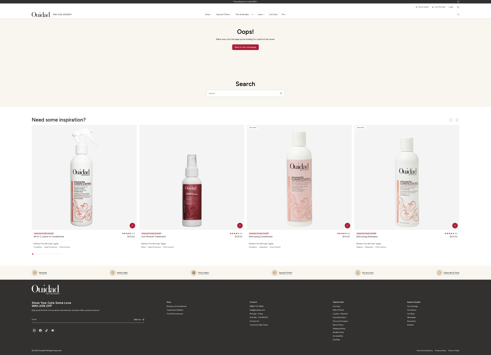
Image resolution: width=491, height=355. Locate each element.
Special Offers (285, 272)
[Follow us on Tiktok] (46, 330)
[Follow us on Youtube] (52, 330)
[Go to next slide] (457, 120)
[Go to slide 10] (60, 254)
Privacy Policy (440, 350)
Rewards (43, 272)
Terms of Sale (453, 350)
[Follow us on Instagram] (34, 330)
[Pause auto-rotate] (458, 2)
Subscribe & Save (451, 272)
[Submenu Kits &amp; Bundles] (253, 14)
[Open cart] (457, 7)
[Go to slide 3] (38, 254)
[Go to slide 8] (54, 254)
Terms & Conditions (425, 350)
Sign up (137, 319)
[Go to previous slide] (450, 120)
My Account (368, 272)
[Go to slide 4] (41, 254)
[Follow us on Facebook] (40, 330)
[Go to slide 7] (51, 254)
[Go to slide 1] (32, 254)
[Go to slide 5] (45, 254)
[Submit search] (281, 93)
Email (34, 319)
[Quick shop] (132, 225)
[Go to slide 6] (48, 254)
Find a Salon (203, 272)
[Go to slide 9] (57, 254)
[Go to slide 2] (35, 254)
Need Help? (122, 272)
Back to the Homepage (245, 47)
